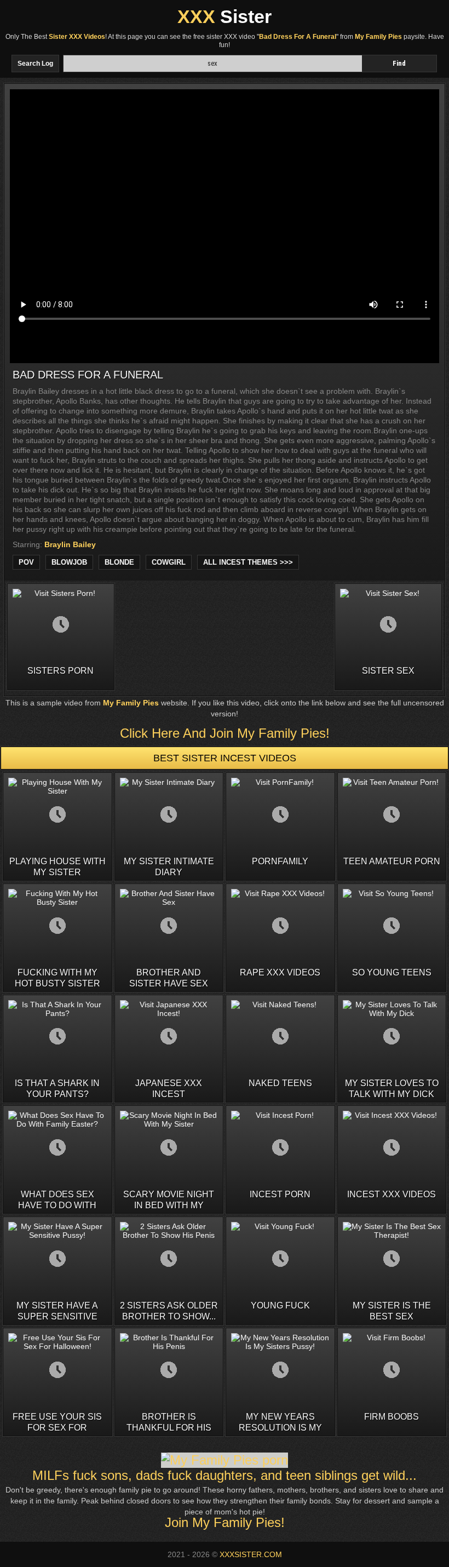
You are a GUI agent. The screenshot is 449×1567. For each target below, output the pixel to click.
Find (399, 63)
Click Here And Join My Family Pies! (225, 733)
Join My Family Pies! (225, 1522)
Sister (224, 16)
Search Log (35, 63)
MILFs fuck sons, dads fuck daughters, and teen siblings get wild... (224, 1475)
